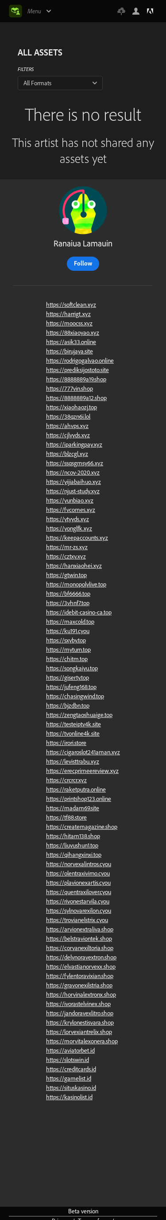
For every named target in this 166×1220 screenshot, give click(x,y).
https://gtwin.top (66, 575)
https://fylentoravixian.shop (79, 976)
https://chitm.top (67, 659)
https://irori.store (66, 743)
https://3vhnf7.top (67, 603)
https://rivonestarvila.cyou (77, 901)
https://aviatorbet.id (70, 1050)
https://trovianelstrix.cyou (77, 920)
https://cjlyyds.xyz (68, 435)
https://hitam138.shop (73, 836)
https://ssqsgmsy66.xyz (74, 463)
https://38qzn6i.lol (68, 416)
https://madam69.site (72, 808)
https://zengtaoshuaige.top (79, 715)
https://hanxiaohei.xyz (74, 566)
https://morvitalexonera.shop (82, 1041)
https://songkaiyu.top (72, 668)
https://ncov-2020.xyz (73, 472)
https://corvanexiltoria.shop (79, 948)
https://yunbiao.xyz (69, 500)
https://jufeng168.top (71, 687)
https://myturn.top (68, 650)
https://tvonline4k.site (73, 733)
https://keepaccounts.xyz (77, 538)
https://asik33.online (71, 342)
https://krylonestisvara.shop (80, 1022)
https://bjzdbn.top (67, 705)
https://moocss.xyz (69, 323)
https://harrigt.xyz (68, 314)
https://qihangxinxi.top (73, 855)
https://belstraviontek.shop (79, 939)
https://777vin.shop (69, 388)
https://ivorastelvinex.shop (78, 1004)
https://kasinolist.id (69, 1097)
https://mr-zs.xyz (67, 547)
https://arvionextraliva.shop (79, 929)
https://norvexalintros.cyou (78, 864)
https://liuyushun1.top (72, 845)
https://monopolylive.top (76, 584)
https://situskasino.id (71, 1088)
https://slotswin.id (67, 1060)
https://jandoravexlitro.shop (79, 1013)
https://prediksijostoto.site (77, 370)
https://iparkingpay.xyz (74, 444)
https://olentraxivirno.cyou (78, 873)
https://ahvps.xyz (67, 426)
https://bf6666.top (68, 594)
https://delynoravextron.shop (81, 957)
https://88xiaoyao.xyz (72, 333)
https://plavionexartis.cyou (78, 883)
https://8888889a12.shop (76, 398)
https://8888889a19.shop (76, 379)
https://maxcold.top (70, 622)
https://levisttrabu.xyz (72, 761)
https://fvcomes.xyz (70, 510)
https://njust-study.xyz (73, 491)
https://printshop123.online (78, 799)
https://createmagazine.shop (81, 827)
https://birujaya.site (69, 351)
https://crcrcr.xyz (66, 780)
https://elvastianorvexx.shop (81, 966)
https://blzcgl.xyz (67, 454)
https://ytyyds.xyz (67, 519)
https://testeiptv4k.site (73, 724)
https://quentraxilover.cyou (78, 892)
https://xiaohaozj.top (71, 407)
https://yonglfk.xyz (69, 528)
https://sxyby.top (66, 640)
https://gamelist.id (68, 1078)
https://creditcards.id (71, 1069)
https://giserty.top (67, 677)
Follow (83, 263)
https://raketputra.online (76, 789)
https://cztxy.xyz (66, 556)
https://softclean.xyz (71, 305)
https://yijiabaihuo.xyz (73, 482)
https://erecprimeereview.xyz (82, 771)
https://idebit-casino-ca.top (79, 612)
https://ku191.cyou (67, 631)
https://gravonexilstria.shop (79, 985)
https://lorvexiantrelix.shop (79, 1032)
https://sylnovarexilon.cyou (78, 911)
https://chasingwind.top (75, 696)
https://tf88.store (66, 817)
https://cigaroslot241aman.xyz (83, 752)
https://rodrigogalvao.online (80, 360)
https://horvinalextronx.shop (81, 994)
